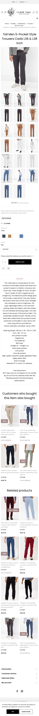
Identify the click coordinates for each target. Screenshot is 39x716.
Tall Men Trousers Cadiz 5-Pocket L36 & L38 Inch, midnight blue (10, 565)
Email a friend (8, 268)
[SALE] (4, 427)
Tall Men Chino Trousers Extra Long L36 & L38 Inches (10, 471)
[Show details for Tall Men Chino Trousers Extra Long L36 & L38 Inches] (10, 456)
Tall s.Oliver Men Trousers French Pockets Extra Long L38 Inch (28, 472)
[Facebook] (17, 691)
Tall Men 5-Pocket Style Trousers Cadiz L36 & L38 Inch (28, 565)
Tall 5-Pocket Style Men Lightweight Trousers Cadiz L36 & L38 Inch (29, 432)
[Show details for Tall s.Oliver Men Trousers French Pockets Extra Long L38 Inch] (29, 456)
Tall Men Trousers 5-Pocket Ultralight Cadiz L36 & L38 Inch (29, 525)
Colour (3, 228)
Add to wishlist (3, 268)
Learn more (26, 712)
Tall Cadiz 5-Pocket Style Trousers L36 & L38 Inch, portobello (9, 525)
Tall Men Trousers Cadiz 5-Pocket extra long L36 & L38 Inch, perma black (10, 605)
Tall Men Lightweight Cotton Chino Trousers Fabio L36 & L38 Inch (8, 432)
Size (2, 243)
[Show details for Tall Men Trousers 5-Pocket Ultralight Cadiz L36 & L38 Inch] (29, 508)
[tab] (19, 278)
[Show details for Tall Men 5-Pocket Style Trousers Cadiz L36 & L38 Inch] (29, 588)
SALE (4, 421)
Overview (19, 278)
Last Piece (13, 510)
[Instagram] (22, 691)
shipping (26, 203)
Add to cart (20, 262)
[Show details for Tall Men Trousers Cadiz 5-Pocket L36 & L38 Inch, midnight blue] (10, 548)
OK (13, 712)
